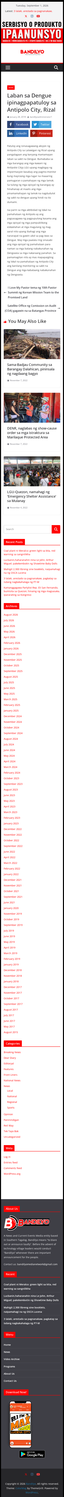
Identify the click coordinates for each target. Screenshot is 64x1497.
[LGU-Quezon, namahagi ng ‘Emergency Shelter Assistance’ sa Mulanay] (32, 459)
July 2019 (9, 930)
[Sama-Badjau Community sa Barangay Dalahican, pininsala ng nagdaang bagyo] (32, 331)
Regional (12, 1102)
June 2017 (9, 1021)
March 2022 (10, 863)
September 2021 (13, 896)
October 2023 (11, 778)
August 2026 (11, 614)
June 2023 (9, 795)
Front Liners (10, 1074)
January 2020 (11, 908)
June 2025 (9, 688)
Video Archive (12, 1359)
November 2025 (13, 659)
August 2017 (11, 1009)
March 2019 (10, 953)
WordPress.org (12, 1173)
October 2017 (11, 998)
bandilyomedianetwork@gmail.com (37, 1264)
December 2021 (13, 879)
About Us (9, 1373)
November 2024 (13, 721)
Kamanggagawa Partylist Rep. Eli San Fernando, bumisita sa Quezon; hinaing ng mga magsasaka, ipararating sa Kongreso (32, 591)
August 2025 (11, 676)
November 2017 (13, 992)
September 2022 (13, 846)
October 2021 (11, 891)
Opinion (8, 1114)
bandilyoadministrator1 (41, 116)
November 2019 (13, 913)
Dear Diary (10, 1057)
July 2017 (9, 1015)
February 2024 (12, 772)
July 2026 (9, 620)
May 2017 (9, 1026)
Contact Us (10, 1380)
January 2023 (11, 823)
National (12, 1096)
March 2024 (10, 767)
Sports (11, 1107)
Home (7, 1344)
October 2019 (11, 919)
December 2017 (13, 987)
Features (9, 1069)
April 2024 (9, 761)
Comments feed (13, 1168)
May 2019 (9, 942)
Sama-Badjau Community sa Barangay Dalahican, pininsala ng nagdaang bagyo (30, 369)
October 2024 (11, 727)
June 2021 (9, 902)
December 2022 (13, 829)
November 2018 (13, 975)
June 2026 (9, 626)
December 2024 (13, 716)
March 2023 (10, 812)
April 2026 (9, 637)
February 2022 (12, 868)
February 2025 (12, 705)
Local (10, 1090)
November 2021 (13, 885)
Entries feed (11, 1162)
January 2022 (11, 874)
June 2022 (9, 851)
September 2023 (13, 784)
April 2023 (9, 806)
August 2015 (11, 1032)
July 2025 (9, 682)
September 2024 (13, 733)
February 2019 (12, 958)
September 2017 (13, 1004)
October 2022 (11, 840)
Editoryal (9, 1063)
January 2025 (11, 710)
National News (12, 1080)
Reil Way (8, 1125)
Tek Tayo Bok (11, 1131)
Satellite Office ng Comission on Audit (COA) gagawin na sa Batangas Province (30, 308)
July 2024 (9, 744)
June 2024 (9, 750)
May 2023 (9, 800)
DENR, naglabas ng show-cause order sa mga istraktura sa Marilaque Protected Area (32, 432)
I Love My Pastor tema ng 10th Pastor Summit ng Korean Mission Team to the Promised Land (33, 292)
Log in (7, 1156)
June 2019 (9, 936)
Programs (9, 1366)
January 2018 (11, 981)
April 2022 (9, 857)
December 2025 (13, 654)
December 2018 (13, 970)
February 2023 (12, 817)
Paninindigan (11, 1120)
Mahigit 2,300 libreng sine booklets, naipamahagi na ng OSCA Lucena (34, 12)
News (11, 87)
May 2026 (9, 631)
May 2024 (9, 755)
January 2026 (11, 648)
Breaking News (12, 1052)
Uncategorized (12, 1136)
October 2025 (11, 665)
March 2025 (10, 699)
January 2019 (11, 964)
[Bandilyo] (32, 22)
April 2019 (9, 947)
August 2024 (11, 738)
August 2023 (11, 789)
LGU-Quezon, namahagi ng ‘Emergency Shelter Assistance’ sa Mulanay (31, 496)
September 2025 (13, 671)
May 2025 (9, 693)
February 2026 (12, 642)
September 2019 (13, 925)
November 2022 (13, 834)
